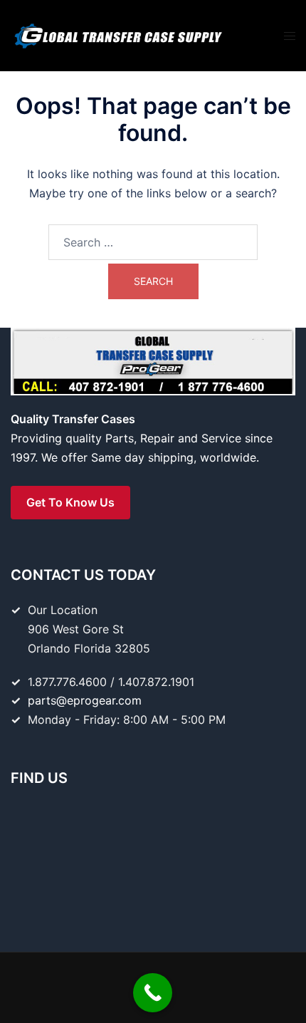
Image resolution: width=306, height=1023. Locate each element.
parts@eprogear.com (85, 700)
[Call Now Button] (152, 992)
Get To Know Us (70, 502)
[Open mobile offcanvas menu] (289, 36)
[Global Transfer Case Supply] (117, 34)
